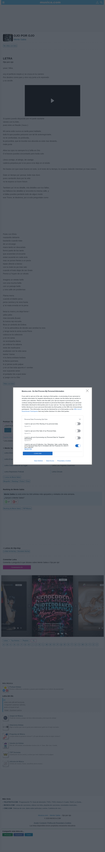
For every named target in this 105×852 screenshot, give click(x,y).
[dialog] (52, 426)
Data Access (50, 461)
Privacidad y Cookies (64, 461)
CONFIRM (38, 453)
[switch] (78, 423)
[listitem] (52, 419)
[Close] (88, 391)
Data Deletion (38, 461)
